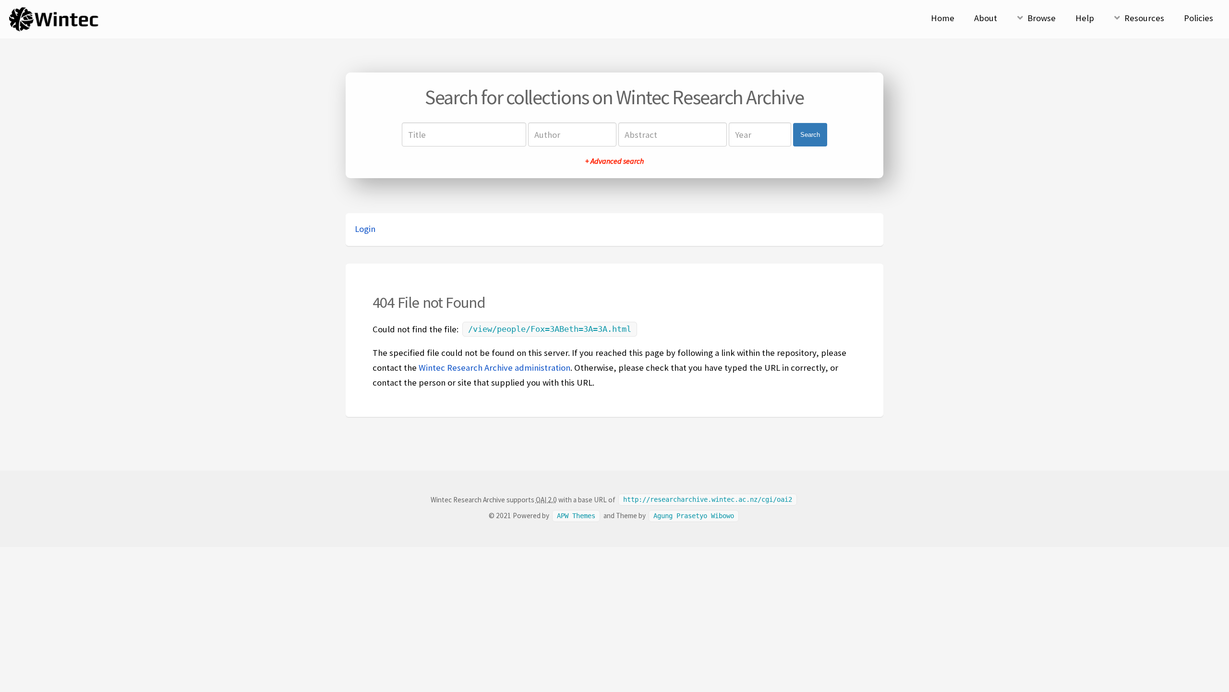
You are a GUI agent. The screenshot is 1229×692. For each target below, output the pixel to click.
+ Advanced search (614, 161)
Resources (1144, 18)
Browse (1041, 18)
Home (942, 18)
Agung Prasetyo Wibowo (693, 516)
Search (810, 134)
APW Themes (576, 516)
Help (1084, 18)
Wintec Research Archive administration (494, 367)
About (985, 18)
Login (365, 228)
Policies (1198, 18)
